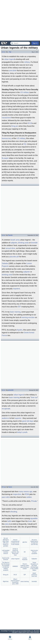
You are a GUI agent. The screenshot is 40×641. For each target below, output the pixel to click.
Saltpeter (34, 559)
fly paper (5, 158)
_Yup (9, 52)
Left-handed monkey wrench (5, 552)
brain (30, 521)
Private (34, 501)
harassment (6, 118)
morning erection (28, 317)
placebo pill (14, 257)
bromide (34, 243)
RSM (27, 494)
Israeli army (15, 240)
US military (24, 92)
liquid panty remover (5, 558)
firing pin (14, 126)
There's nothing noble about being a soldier (25, 566)
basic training (15, 312)
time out (34, 397)
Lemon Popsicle (24, 558)
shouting (13, 512)
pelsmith (10, 390)
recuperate (6, 409)
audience (5, 418)
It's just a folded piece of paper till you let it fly (34, 542)
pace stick (6, 497)
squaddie (34, 518)
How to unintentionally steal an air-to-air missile (15, 542)
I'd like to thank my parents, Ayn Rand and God (15, 552)
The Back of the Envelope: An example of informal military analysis (6, 566)
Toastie (10, 235)
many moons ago (25, 491)
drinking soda (23, 243)
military (27, 62)
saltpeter (13, 243)
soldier (29, 497)
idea (3, 52)
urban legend (9, 59)
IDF (19, 307)
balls (9, 521)
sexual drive (10, 248)
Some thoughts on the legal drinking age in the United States (34, 566)
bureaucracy (7, 138)
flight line (5, 581)
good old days (27, 421)
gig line (25, 542)
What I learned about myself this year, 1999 (15, 581)
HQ (24, 144)
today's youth (22, 432)
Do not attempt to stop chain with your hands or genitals (6, 542)
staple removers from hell (34, 574)
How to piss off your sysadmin (34, 552)
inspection (17, 494)
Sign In (35, 43)
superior (18, 418)
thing (3, 487)
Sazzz (10, 487)
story (7, 524)
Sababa (5, 263)
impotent (16, 289)
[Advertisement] (20, 20)
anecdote (12, 70)
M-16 (30, 123)
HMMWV (15, 566)
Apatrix (19, 330)
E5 (25, 552)
